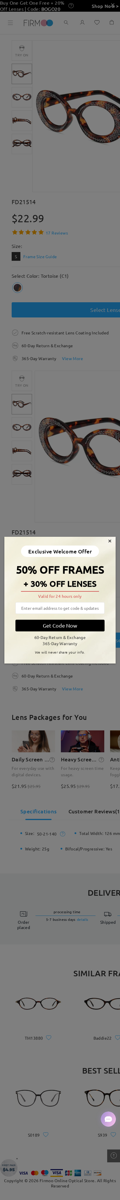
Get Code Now (60, 625)
